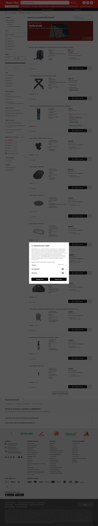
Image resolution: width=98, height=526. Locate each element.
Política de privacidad (35, 262)
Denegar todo (39, 279)
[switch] (62, 269)
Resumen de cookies (51, 262)
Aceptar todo (58, 279)
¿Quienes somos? (43, 262)
